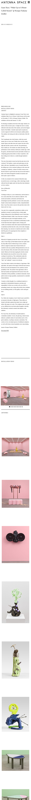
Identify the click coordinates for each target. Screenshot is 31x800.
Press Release (6, 106)
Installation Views (7, 108)
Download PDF (5, 330)
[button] (9, 406)
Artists (3, 110)
